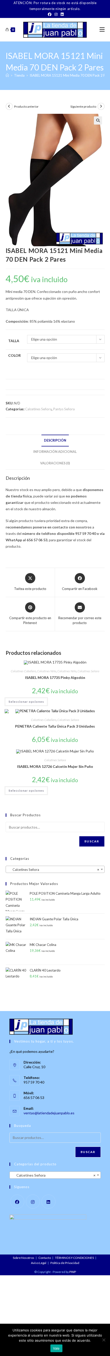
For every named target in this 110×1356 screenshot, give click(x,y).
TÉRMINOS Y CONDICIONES (74, 1258)
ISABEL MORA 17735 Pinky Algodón (55, 677)
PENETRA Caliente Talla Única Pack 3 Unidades (55, 726)
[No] (103, 1339)
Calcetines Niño (66, 671)
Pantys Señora (64, 409)
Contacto (44, 1258)
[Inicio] (7, 75)
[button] (98, 120)
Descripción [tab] (55, 440)
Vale (56, 1348)
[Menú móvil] (102, 30)
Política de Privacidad (64, 1263)
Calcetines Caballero (23, 671)
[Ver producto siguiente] (101, 106)
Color (14, 355)
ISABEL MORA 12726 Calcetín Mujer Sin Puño (55, 766)
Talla (13, 341)
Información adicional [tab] (55, 452)
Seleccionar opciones (26, 702)
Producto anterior (26, 106)
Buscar (91, 841)
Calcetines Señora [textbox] (53, 870)
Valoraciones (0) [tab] (55, 463)
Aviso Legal (38, 1263)
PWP (72, 1272)
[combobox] (55, 869)
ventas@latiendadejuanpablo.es (49, 1113)
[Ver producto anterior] (9, 106)
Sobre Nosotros (23, 1258)
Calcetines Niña (46, 671)
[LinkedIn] (61, 14)
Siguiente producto (83, 106)
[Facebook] (49, 14)
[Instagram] (56, 14)
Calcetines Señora (38, 409)
